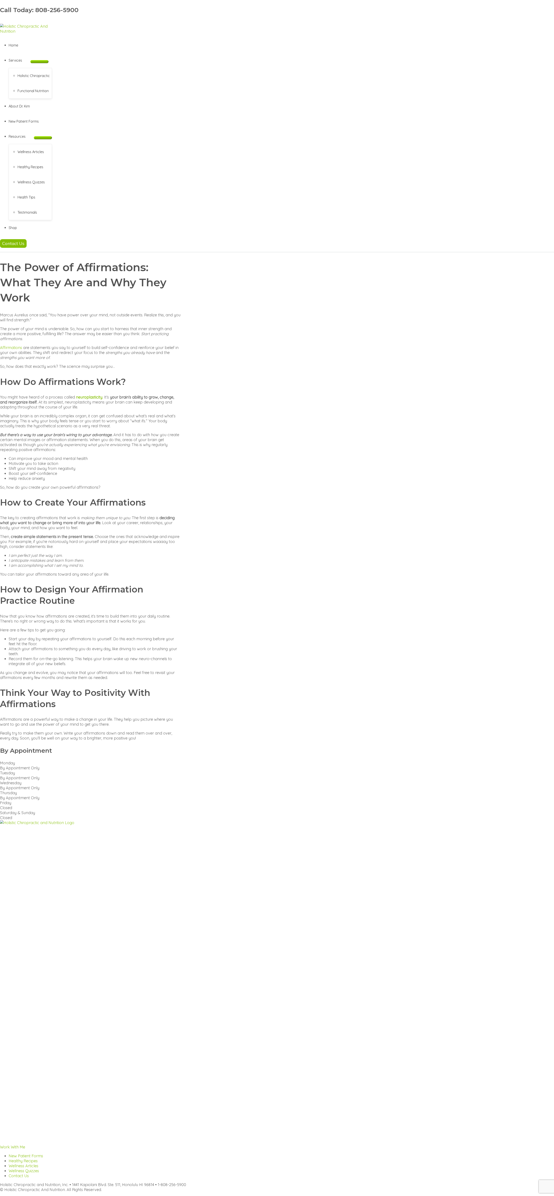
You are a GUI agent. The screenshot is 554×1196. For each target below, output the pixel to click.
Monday (7, 763)
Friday (5, 802)
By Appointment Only (19, 767)
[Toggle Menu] (39, 61)
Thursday (8, 792)
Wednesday (10, 782)
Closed (6, 807)
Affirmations (11, 347)
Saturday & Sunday (17, 812)
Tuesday (7, 772)
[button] (24, 60)
